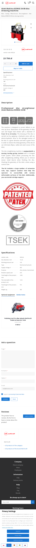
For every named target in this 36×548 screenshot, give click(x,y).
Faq (18, 490)
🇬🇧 (9, 545)
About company (18, 465)
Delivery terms (18, 480)
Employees (18, 470)
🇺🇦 (19, 545)
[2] (6, 49)
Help (18, 478)
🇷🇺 (25, 545)
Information (18, 474)
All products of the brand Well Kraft (16, 449)
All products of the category (13, 445)
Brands (18, 493)
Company (18, 462)
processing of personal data (16, 394)
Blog (18, 488)
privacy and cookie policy (7, 527)
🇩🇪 (14, 545)
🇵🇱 (3, 545)
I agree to (14, 394)
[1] (4, 49)
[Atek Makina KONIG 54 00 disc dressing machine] (18, 32)
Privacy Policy (18, 535)
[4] (9, 49)
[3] (8, 49)
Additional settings (18, 540)
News (18, 467)
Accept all (18, 531)
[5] (11, 49)
